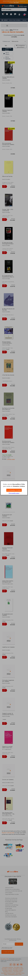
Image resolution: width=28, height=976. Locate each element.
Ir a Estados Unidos (14, 490)
